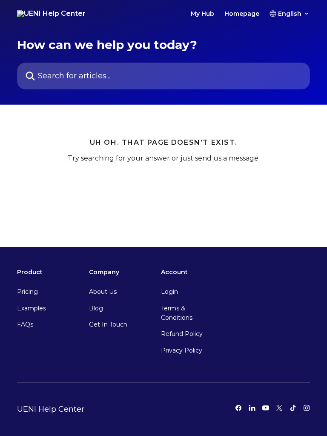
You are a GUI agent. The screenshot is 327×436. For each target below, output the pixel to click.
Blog (96, 308)
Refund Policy (182, 334)
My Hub (202, 14)
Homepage (241, 14)
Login (169, 291)
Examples (31, 308)
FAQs (25, 324)
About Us (103, 291)
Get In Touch (108, 324)
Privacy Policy (181, 350)
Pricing (27, 291)
